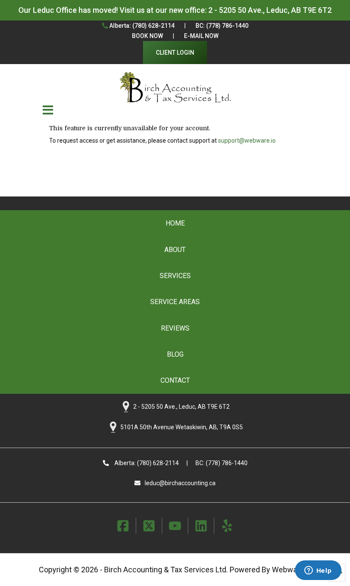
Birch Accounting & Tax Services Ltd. (166, 569)
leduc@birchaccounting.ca (180, 483)
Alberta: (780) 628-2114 (141, 25)
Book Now (147, 35)
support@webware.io (247, 140)
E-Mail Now (201, 35)
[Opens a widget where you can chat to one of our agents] (318, 571)
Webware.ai (291, 569)
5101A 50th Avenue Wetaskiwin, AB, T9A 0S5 (181, 426)
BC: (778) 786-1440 (221, 25)
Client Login (175, 52)
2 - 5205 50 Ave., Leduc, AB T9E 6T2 (270, 10)
